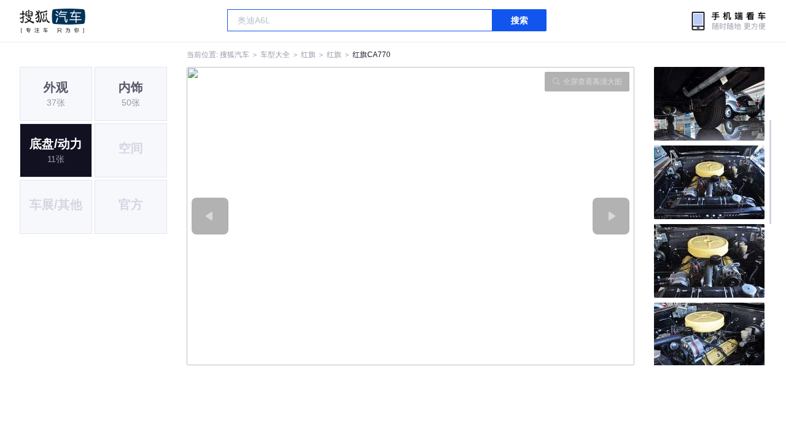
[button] (299, 216)
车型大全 (275, 54)
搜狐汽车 (52, 21)
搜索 (519, 20)
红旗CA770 (371, 54)
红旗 (308, 54)
